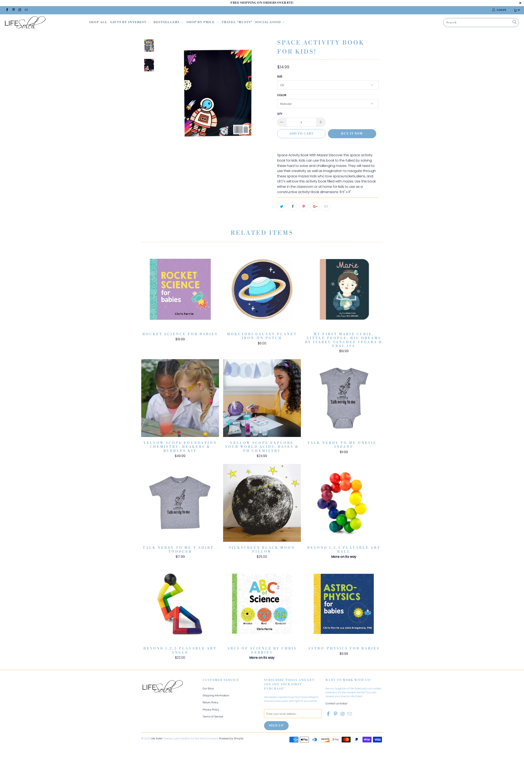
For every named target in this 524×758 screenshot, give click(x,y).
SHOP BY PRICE (201, 22)
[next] (267, 95)
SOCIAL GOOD (268, 22)
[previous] (169, 95)
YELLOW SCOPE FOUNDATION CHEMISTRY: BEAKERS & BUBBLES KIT (180, 398)
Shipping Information (216, 695)
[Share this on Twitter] (281, 206)
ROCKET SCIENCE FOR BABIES (180, 289)
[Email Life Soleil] (26, 10)
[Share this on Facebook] (292, 206)
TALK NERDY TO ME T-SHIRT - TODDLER (180, 503)
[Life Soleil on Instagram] (19, 10)
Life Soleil (156, 738)
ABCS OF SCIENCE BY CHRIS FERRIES (262, 604)
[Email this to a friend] (325, 206)
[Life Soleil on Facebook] (7, 10)
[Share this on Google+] (314, 206)
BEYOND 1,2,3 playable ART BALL (344, 503)
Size (279, 76)
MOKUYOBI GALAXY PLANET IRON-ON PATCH (262, 289)
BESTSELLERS (167, 22)
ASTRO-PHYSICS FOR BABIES (344, 604)
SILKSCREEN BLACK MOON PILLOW (262, 503)
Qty (279, 114)
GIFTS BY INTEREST (128, 22)
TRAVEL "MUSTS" (237, 22)
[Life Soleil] (44, 23)
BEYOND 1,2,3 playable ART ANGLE (180, 604)
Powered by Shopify (231, 738)
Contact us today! (336, 703)
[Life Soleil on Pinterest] (13, 10)
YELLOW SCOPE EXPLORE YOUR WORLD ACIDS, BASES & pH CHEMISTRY (262, 398)
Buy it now (352, 134)
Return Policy (210, 702)
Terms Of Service (213, 716)
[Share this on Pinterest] (303, 206)
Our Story (208, 688)
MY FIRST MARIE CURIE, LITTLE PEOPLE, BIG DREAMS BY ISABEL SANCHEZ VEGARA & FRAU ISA (344, 289)
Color (281, 95)
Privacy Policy (211, 709)
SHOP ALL (98, 22)
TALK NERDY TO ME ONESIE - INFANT (344, 398)
